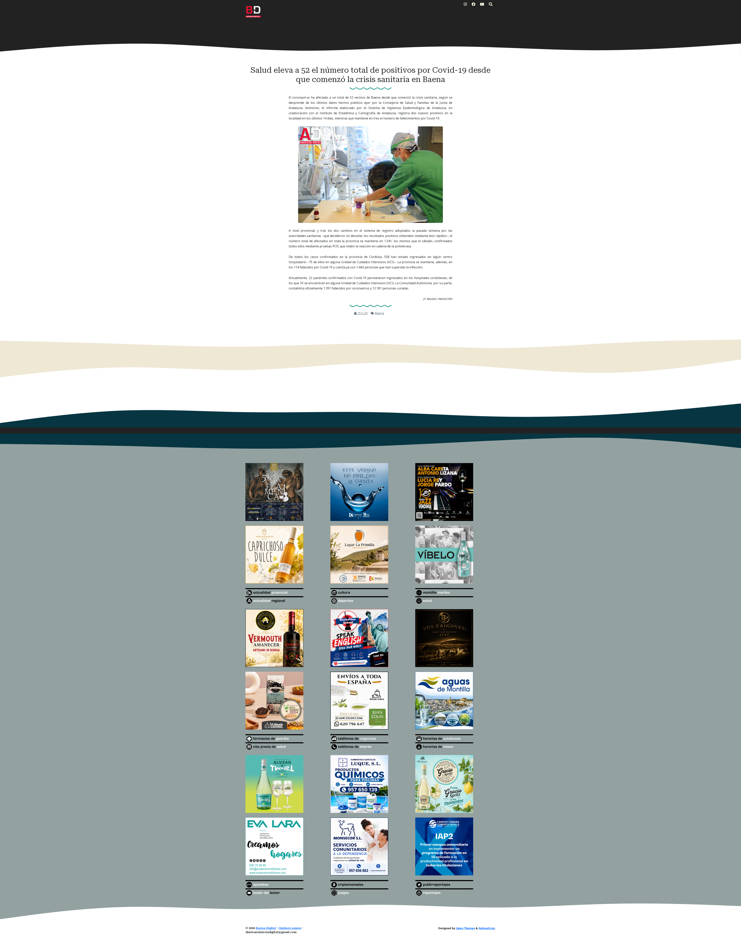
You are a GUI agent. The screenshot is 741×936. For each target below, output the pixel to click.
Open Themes (465, 928)
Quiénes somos (289, 928)
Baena (379, 313)
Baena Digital (266, 928)
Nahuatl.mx (487, 928)
